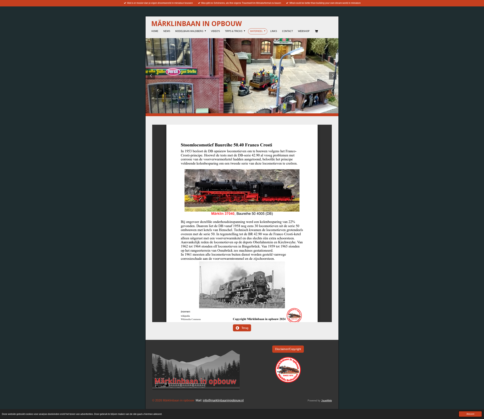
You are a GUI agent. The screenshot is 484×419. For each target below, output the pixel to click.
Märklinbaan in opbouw (196, 23)
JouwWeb (326, 400)
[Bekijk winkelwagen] (316, 31)
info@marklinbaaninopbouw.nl (223, 400)
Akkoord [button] (470, 414)
